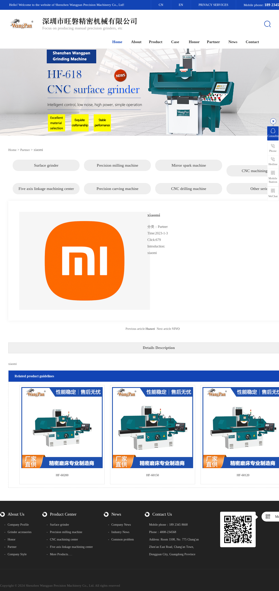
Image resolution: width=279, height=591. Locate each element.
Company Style (15, 554)
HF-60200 (62, 475)
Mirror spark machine (155, 84)
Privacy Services (213, 5)
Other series (155, 139)
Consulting (273, 136)
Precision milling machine (156, 73)
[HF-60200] (62, 467)
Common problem (233, 84)
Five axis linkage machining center (155, 108)
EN (181, 5)
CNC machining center (156, 95)
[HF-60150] (152, 467)
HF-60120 (243, 475)
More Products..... (59, 554)
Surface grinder (155, 62)
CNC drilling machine (155, 128)
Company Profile (16, 524)
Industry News (233, 73)
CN (161, 5)
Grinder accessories (17, 532)
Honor (9, 539)
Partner (25, 150)
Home (12, 150)
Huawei (150, 328)
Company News (233, 62)
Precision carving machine (156, 117)
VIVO (176, 328)
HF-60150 (152, 475)
